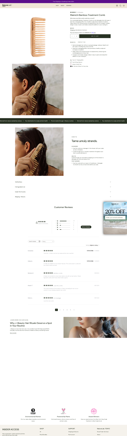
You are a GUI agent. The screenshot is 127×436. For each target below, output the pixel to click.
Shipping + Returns (20, 197)
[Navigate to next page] (74, 310)
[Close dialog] (125, 204)
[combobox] (48, 241)
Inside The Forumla (20, 192)
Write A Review (86, 227)
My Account (71, 434)
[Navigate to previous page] (53, 310)
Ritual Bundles (43, 434)
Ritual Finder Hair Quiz (103, 431)
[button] (57, 5)
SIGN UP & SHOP (115, 222)
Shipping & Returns (73, 431)
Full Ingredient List (20, 187)
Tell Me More (18, 182)
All (40, 431)
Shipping (72, 30)
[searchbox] (33, 241)
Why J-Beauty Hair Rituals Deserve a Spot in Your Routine (31, 324)
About (98, 434)
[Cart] (123, 5)
